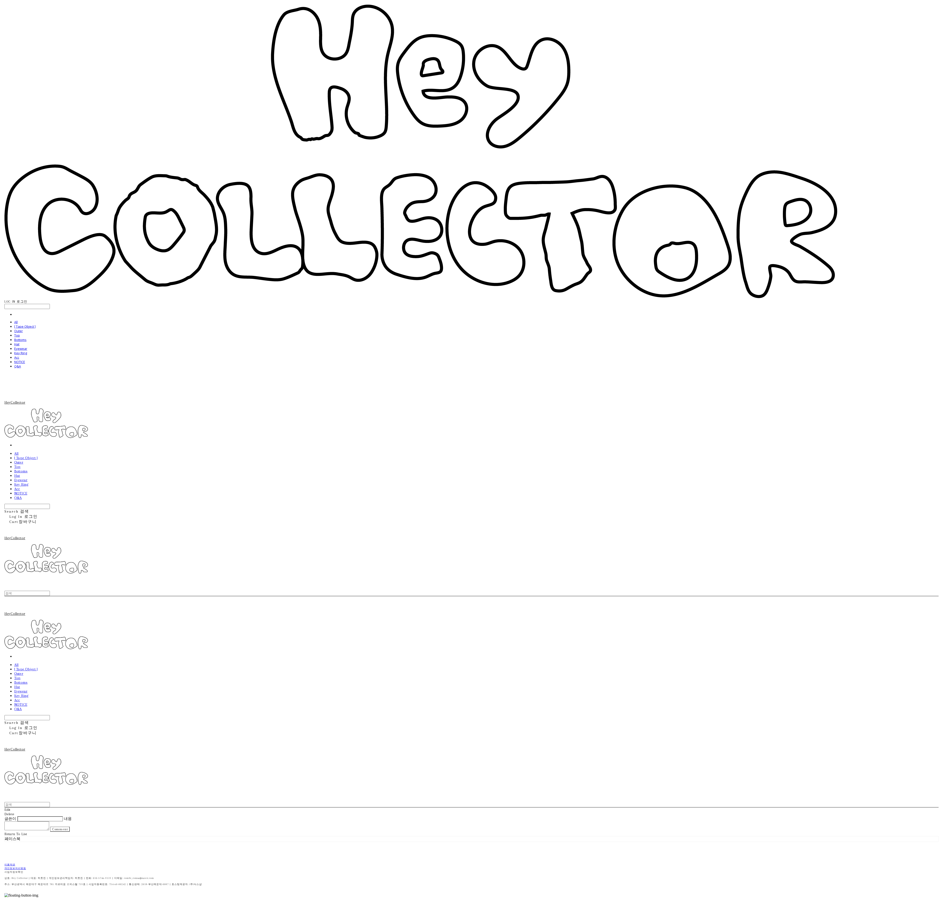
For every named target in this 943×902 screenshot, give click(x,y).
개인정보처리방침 (15, 868)
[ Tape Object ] (25, 326)
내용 (68, 819)
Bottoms (20, 340)
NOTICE (19, 362)
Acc (16, 357)
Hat (16, 344)
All (16, 322)
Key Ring (20, 353)
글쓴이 (10, 819)
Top (17, 335)
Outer (18, 331)
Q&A (17, 366)
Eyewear (20, 348)
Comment (60, 829)
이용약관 (9, 864)
